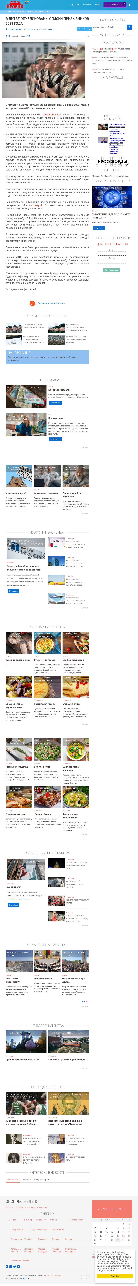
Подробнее (55, 403)
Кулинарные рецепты (15, 637)
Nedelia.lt (9, 1208)
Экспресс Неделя (13, 634)
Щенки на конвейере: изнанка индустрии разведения (74, 884)
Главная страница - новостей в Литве (24, 12)
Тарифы (28, 1239)
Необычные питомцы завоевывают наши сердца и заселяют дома (77, 919)
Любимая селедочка (17, 767)
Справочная (16, 1239)
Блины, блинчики (71, 704)
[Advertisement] (55, 455)
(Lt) (125, 3)
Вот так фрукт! (42, 767)
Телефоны (42, 1239)
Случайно (26, 1179)
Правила (55, 1239)
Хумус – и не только (44, 660)
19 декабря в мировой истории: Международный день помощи (77, 1141)
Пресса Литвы (58, 1229)
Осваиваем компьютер (46, 493)
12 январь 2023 (31, 29)
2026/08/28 (54, 380)
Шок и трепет (14, 887)
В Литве (48, 12)
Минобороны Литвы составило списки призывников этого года (33, 340)
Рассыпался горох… (44, 704)
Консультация (15, 387)
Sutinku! (115, 1276)
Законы (68, 1239)
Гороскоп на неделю (105, 188)
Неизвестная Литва (18, 1033)
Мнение (53, 1220)
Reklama (98, 5)
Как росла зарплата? (59, 390)
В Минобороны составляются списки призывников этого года (76, 327)
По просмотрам (41, 1179)
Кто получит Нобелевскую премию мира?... (18, 982)
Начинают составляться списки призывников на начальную (76, 340)
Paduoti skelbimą (112, 5)
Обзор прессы (17, 1229)
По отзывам (12, 1179)
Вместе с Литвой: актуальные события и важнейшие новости (75, 545)
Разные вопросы (17, 390)
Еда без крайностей (73, 660)
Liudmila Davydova (15, 29)
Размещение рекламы (37, 1208)
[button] (10, 965)
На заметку (41, 1220)
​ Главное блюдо (42, 814)
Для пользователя (112, 244)
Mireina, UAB (84, 1275)
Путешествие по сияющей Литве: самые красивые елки (76, 865)
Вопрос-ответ (76, 1220)
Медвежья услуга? (16, 493)
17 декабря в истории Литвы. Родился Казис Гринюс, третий (32, 1141)
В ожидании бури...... (45, 978)
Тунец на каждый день (18, 660)
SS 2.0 (26, 1278)
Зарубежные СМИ (39, 1229)
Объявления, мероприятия (24, 861)
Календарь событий (19, 1094)
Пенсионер (15, 540)
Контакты (20, 1208)
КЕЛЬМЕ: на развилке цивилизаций (66, 1059)
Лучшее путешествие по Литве (22, 1059)
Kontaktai (87, 5)
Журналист (32, 387)
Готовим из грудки (15, 814)
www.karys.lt (36, 205)
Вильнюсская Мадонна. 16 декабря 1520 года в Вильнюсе (34, 1160)
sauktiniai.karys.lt (52, 114)
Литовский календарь (20, 1097)
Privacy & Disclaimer (52, 1275)
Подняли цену (55, 418)
